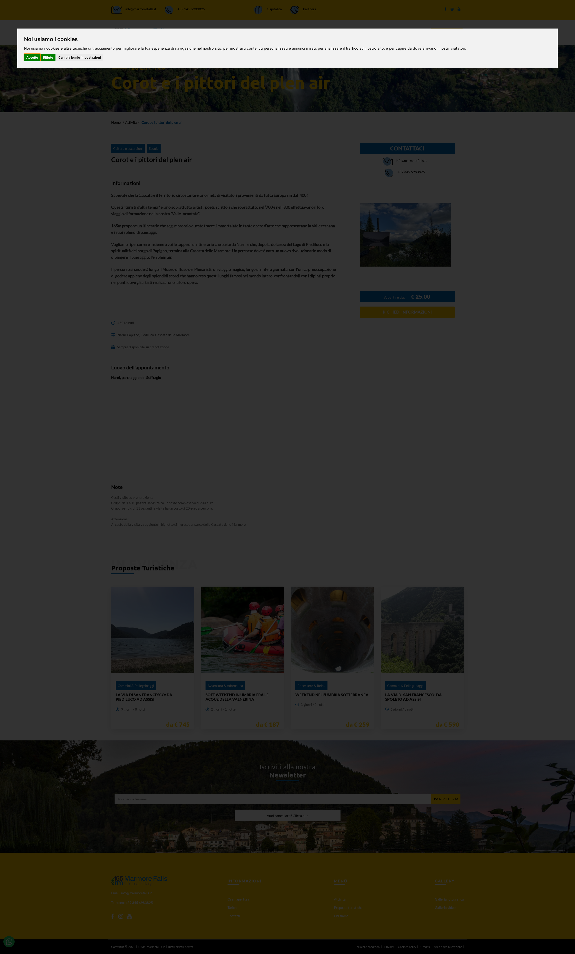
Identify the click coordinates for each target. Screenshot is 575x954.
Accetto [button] (32, 57)
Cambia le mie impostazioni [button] (79, 57)
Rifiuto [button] (48, 57)
